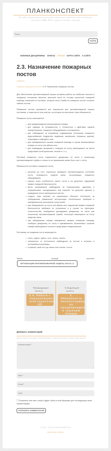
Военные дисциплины (32, 56)
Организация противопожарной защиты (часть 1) (47, 264)
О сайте (86, 56)
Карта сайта (73, 56)
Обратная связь (55, 432)
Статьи (61, 56)
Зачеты (51, 56)
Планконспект (55, 10)
